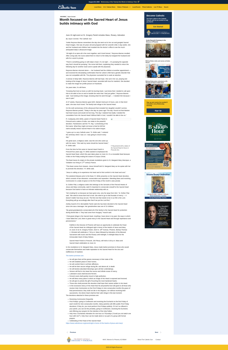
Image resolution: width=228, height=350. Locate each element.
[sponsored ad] (158, 156)
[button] (158, 50)
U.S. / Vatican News (109, 7)
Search (166, 7)
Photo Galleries (147, 7)
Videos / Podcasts (122, 7)
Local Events (136, 7)
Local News (97, 7)
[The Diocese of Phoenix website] (79, 339)
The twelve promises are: (75, 256)
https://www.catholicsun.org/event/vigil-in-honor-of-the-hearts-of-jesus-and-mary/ (94, 323)
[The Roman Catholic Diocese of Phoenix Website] (158, 32)
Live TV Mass (158, 7)
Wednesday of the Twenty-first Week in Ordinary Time (119, 2)
